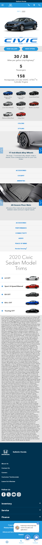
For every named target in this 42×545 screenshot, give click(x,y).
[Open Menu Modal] (2, 5)
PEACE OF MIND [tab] (21, 243)
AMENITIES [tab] (21, 181)
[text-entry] (27, 537)
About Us (5, 463)
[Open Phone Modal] (29, 5)
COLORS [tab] (21, 123)
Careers (4, 472)
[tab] (21, 278)
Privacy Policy (9, 527)
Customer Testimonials (10, 477)
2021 (18, 11)
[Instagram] (19, 494)
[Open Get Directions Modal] (34, 5)
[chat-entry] (36, 537)
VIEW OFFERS (30, 49)
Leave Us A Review (8, 481)
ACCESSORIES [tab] (21, 170)
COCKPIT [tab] (21, 175)
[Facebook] (4, 494)
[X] (9, 494)
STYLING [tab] (21, 128)
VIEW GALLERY (12, 49)
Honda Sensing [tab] (21, 248)
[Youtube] (14, 494)
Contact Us (6, 468)
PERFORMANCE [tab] (21, 228)
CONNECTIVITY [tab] (21, 233)
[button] (40, 150)
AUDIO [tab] (21, 238)
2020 (23, 11)
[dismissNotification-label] (38, 524)
